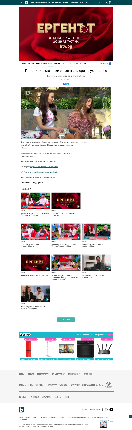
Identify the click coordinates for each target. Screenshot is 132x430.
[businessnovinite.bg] (53, 385)
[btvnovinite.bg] (38, 385)
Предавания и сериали (38, 2)
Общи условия (23, 419)
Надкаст (83, 63)
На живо (66, 2)
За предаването (34, 63)
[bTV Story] (76, 374)
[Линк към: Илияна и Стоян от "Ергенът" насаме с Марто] (96, 238)
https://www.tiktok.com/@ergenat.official (42, 172)
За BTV (21, 417)
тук (110, 335)
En (87, 2)
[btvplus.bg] (23, 385)
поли (28, 183)
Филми (51, 2)
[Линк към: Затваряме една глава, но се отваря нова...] (96, 269)
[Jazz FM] (48, 397)
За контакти (43, 417)
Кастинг (24, 63)
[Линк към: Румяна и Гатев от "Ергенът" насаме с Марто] (35, 238)
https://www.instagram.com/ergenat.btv (44, 167)
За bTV (82, 2)
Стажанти (111, 421)
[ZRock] (69, 397)
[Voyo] (64, 385)
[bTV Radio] (36, 397)
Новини (58, 2)
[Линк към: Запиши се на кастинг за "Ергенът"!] (35, 269)
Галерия (57, 63)
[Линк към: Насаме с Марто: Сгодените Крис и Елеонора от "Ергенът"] (35, 207)
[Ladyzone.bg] (76, 385)
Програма (74, 2)
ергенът (40, 183)
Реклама (28, 417)
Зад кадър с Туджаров (70, 63)
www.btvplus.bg (49, 177)
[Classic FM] (59, 397)
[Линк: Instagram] (105, 409)
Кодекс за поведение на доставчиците (78, 417)
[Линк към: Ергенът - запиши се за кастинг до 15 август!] (66, 207)
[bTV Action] (60, 374)
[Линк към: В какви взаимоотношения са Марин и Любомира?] (35, 300)
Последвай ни (104, 63)
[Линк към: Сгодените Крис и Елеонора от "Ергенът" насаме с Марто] (66, 238)
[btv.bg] (23, 374)
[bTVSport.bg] (89, 385)
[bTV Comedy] (32, 374)
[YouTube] (110, 410)
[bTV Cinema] (44, 374)
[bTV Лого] (21, 409)
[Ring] (90, 374)
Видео (50, 63)
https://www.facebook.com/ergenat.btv (43, 161)
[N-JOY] (24, 397)
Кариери (35, 417)
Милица (33, 183)
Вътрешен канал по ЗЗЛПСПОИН (100, 417)
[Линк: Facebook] (101, 409)
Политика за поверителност (57, 417)
